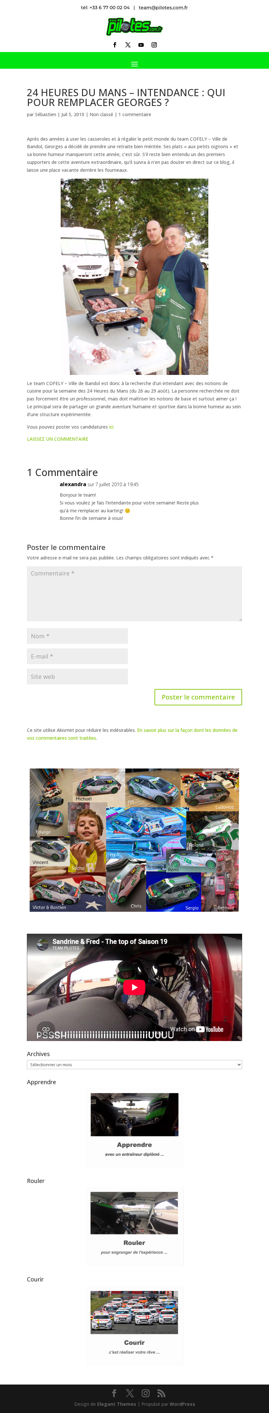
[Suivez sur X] (128, 45)
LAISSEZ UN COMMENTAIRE (57, 439)
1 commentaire (134, 114)
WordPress (182, 1404)
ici (111, 427)
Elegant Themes (116, 1404)
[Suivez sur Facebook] (115, 45)
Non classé (101, 114)
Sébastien (45, 114)
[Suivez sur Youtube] (141, 45)
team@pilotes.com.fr (163, 7)
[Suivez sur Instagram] (154, 45)
